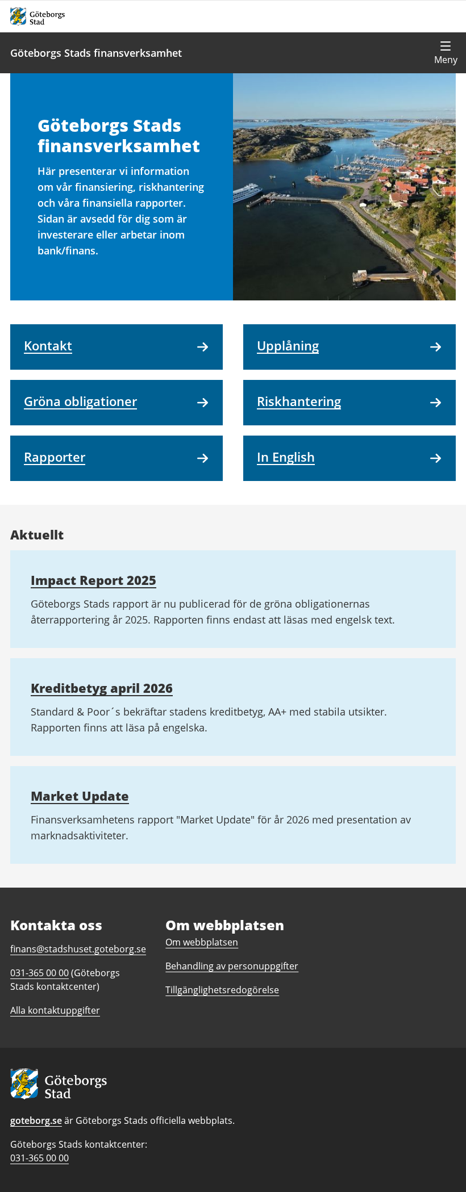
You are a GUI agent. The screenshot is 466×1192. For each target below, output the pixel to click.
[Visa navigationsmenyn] (445, 52)
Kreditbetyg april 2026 (102, 687)
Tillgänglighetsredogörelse (222, 990)
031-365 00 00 (39, 1158)
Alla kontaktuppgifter (55, 1010)
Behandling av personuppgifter (231, 966)
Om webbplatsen (201, 942)
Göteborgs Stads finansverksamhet (96, 53)
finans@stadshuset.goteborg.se (78, 949)
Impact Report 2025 (93, 579)
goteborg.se (36, 1120)
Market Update (80, 795)
